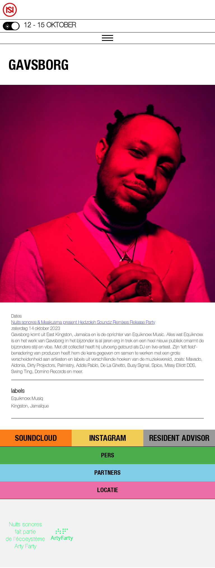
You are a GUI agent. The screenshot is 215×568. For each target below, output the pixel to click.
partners (107, 473)
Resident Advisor (179, 439)
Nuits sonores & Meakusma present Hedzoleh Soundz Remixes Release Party (83, 323)
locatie (107, 491)
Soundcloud (36, 439)
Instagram (107, 439)
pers (107, 456)
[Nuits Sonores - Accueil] (5, 1)
